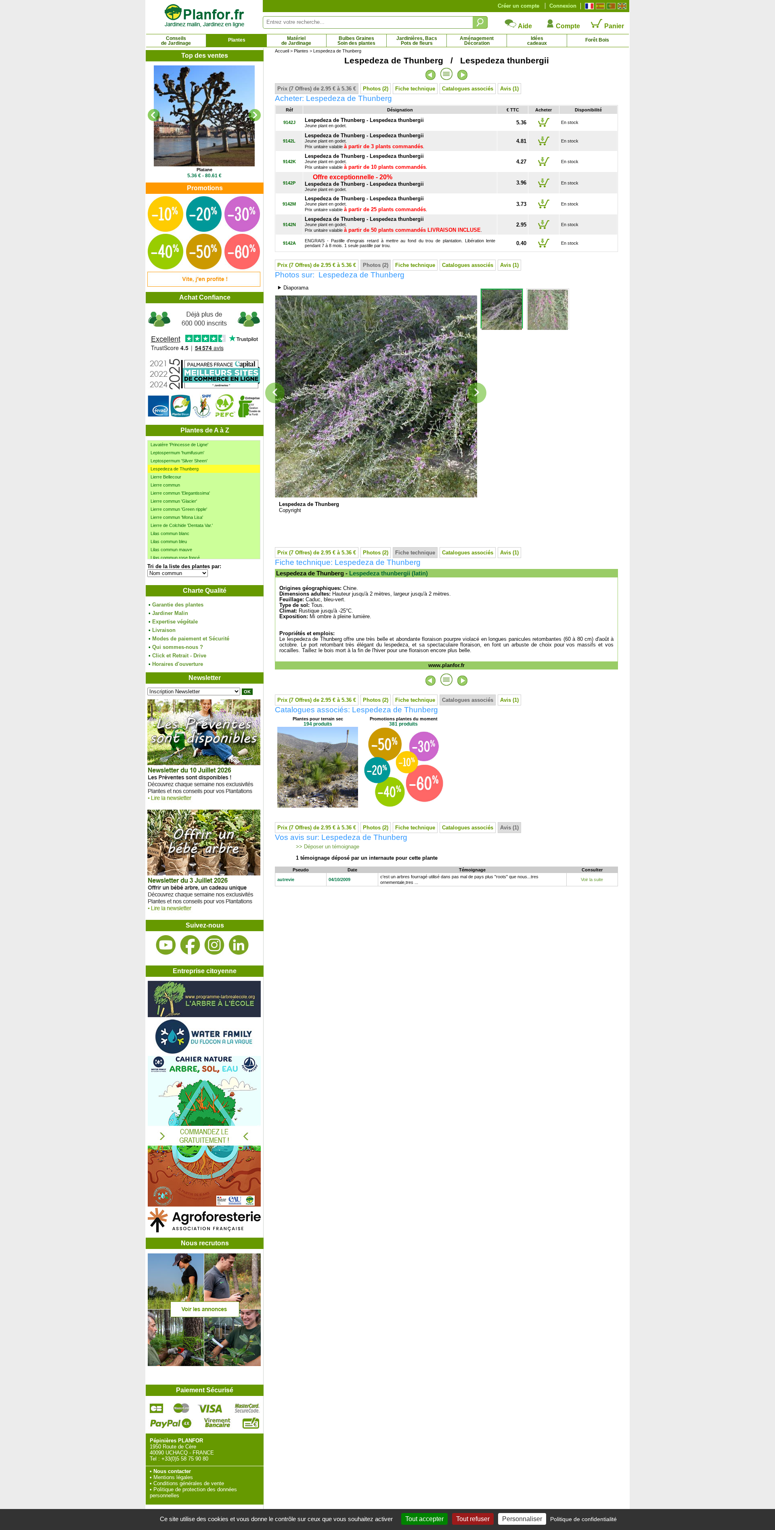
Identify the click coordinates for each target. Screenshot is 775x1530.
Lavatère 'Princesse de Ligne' (179, 444)
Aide (524, 26)
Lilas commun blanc (170, 533)
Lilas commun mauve (171, 549)
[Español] (599, 6)
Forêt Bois (597, 40)
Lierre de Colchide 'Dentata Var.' (182, 525)
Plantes (236, 40)
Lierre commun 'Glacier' (174, 501)
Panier (613, 26)
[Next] (255, 115)
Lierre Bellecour (166, 476)
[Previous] (154, 115)
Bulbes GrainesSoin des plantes (356, 41)
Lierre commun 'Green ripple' (179, 509)
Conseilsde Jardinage (176, 41)
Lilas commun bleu (169, 541)
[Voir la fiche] (204, 115)
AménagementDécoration (477, 41)
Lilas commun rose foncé (175, 557)
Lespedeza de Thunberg (175, 468)
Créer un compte (518, 6)
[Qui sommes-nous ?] (204, 364)
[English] (621, 6)
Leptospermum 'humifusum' (177, 452)
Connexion (562, 6)
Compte (567, 26)
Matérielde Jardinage (296, 41)
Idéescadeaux (537, 41)
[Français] (588, 6)
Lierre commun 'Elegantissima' (180, 493)
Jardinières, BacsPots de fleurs (416, 41)
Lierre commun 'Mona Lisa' (177, 517)
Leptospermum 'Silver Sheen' (179, 460)
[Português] (610, 6)
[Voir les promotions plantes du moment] (203, 285)
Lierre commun (165, 485)
